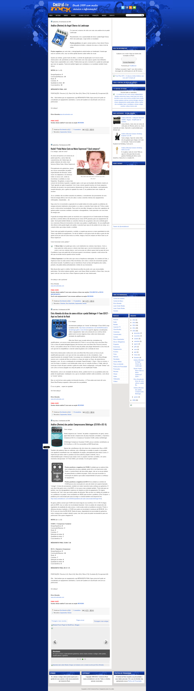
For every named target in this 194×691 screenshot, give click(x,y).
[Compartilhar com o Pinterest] (93, 130)
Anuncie (104, 15)
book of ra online (110, 689)
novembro (137, 336)
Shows (115, 374)
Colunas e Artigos (84, 15)
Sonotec (115, 311)
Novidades (116, 359)
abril (135, 352)
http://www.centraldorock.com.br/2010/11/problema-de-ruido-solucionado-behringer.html (76, 498)
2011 (134, 328)
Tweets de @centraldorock (121, 226)
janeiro (136, 397)
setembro (137, 341)
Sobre (115, 376)
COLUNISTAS (93, 292)
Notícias (58, 15)
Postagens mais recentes (59, 621)
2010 (134, 331)
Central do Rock (95, 689)
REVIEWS (81, 123)
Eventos (115, 352)
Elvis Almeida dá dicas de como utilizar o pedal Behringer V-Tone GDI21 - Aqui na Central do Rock (80, 315)
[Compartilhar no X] (89, 130)
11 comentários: (77, 129)
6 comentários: (77, 610)
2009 (134, 400)
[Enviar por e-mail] (85, 130)
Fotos (115, 354)
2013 (134, 322)
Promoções (95, 15)
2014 (134, 320)
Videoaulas (116, 379)
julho (135, 346)
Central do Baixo (118, 301)
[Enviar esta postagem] (82, 129)
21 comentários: (78, 301)
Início (50, 15)
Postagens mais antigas (101, 621)
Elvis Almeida (117, 303)
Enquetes (116, 344)
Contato (112, 15)
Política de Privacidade (120, 366)
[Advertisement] (74, 140)
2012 (134, 325)
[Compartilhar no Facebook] (91, 130)
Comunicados (117, 334)
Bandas (66, 15)
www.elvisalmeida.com (66, 114)
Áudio (115, 322)
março (136, 355)
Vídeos (115, 381)
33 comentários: (78, 412)
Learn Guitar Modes (119, 308)
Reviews (73, 15)
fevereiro (137, 357)
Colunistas (62, 303)
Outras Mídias (117, 361)
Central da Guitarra (118, 298)
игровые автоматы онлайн (66, 0)
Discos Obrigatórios (119, 342)
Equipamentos (63, 132)
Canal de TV (117, 327)
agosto (136, 344)
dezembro (137, 333)
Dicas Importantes (70, 303)
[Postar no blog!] (87, 130)
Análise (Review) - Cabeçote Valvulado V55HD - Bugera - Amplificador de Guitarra (132, 119)
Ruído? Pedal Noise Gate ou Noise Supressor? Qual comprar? (75, 148)
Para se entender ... (119, 364)
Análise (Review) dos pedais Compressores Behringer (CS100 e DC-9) (78, 424)
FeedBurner (133, 66)
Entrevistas (116, 347)
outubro (136, 338)
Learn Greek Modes (119, 306)
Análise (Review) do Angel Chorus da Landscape (70, 25)
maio (135, 349)
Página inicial (80, 620)
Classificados (117, 329)
